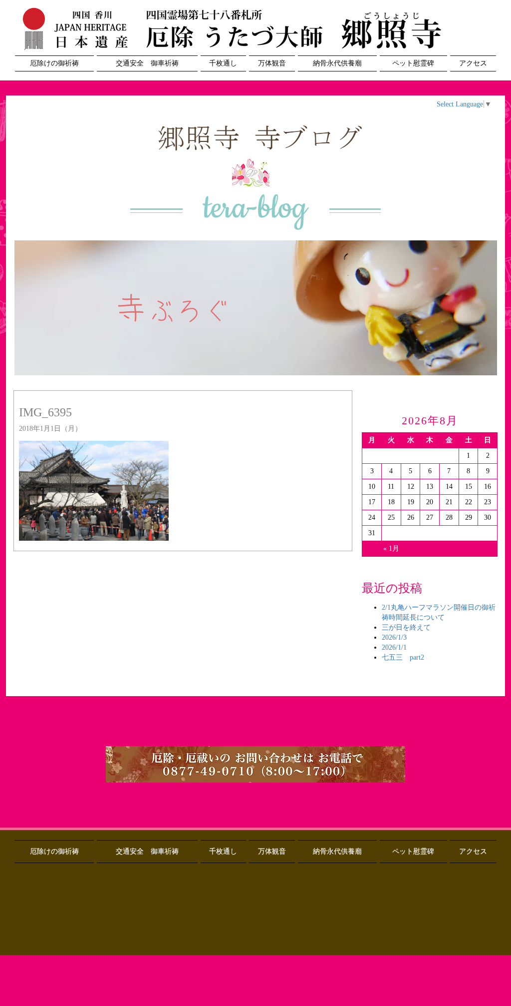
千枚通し (223, 63)
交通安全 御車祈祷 (147, 63)
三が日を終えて (406, 627)
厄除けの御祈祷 (54, 63)
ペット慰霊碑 (413, 63)
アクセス (473, 63)
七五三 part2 (403, 657)
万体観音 (272, 63)
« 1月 (391, 548)
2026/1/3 (394, 637)
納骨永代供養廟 (337, 63)
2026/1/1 (394, 647)
